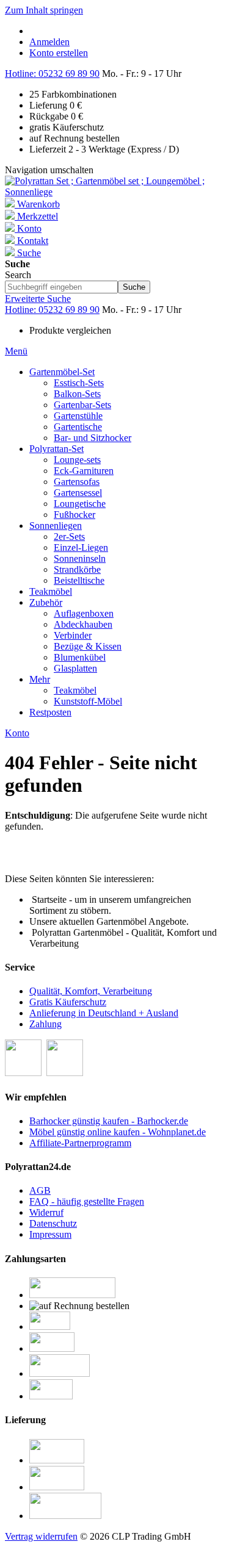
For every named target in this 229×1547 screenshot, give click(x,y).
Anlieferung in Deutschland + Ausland (103, 1013)
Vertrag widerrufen (41, 1536)
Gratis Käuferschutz (67, 1002)
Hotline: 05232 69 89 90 (52, 73)
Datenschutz (53, 1223)
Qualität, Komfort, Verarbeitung (90, 991)
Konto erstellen (58, 53)
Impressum (50, 1234)
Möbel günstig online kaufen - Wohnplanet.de (117, 1132)
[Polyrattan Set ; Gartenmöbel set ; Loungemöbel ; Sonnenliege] (114, 192)
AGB (40, 1190)
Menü (16, 351)
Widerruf (46, 1212)
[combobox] (61, 287)
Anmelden (49, 42)
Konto (17, 733)
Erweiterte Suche (38, 298)
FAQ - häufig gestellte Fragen (86, 1201)
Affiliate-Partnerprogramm (80, 1143)
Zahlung (45, 1024)
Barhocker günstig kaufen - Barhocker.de (108, 1121)
